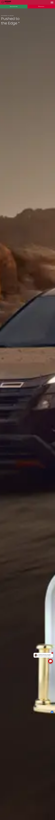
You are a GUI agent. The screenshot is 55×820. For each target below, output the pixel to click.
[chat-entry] (50, 661)
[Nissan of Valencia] (6, 2)
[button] (52, 712)
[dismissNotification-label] (52, 653)
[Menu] (52, 3)
